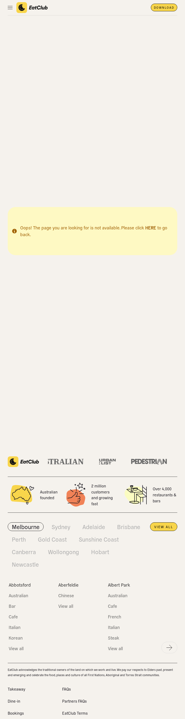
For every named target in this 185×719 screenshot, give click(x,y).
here (150, 227)
